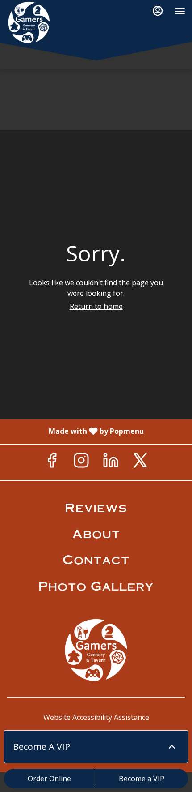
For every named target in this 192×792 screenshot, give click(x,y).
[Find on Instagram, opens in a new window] (81, 462)
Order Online (49, 778)
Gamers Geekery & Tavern (96, 650)
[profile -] (157, 10)
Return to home (96, 306)
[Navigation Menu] (180, 11)
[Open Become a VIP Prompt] (172, 747)
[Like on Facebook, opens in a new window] (52, 462)
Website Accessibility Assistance (96, 717)
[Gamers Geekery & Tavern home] (47, 22)
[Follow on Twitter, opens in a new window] (140, 462)
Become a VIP (141, 778)
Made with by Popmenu (75, 431)
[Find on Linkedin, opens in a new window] (111, 462)
